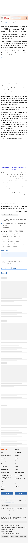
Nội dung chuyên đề (20, 478)
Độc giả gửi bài (14, 536)
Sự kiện (21, 493)
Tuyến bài (7, 493)
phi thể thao (22, 238)
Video (16, 484)
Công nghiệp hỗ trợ (19, 472)
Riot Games (14, 246)
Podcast (17, 486)
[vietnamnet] (7, 18)
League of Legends (19, 243)
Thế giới (17, 458)
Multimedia (4, 486)
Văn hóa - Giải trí (19, 461)
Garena (4, 233)
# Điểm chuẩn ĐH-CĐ (15, 18)
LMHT (8, 246)
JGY (18, 233)
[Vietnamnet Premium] (4, 450)
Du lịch (16, 466)
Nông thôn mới (18, 475)
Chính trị (17, 449)
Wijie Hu (4, 238)
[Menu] (2, 18)
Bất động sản (4, 469)
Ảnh (2, 484)
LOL (4, 246)
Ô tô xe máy (4, 466)
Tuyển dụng (23, 536)
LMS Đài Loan (10, 241)
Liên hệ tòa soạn (5, 505)
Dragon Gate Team (7, 236)
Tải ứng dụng (5, 536)
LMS (4, 241)
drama (17, 241)
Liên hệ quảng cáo (6, 522)
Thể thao (17, 455)
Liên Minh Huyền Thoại (7, 243)
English (3, 481)
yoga (16, 231)
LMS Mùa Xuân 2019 (13, 238)
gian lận (10, 231)
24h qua (3, 489)
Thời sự (3, 452)
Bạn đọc (17, 469)
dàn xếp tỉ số (11, 233)
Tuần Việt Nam (5, 472)
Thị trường (14, 22)
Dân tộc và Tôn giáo (6, 455)
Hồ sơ (16, 481)
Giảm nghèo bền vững (6, 475)
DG (19, 236)
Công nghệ (5, 22)
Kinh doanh (18, 452)
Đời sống (3, 461)
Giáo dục (3, 458)
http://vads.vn (8, 531)
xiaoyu (14, 236)
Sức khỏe (3, 463)
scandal (21, 231)
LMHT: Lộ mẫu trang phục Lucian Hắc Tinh (14, 223)
